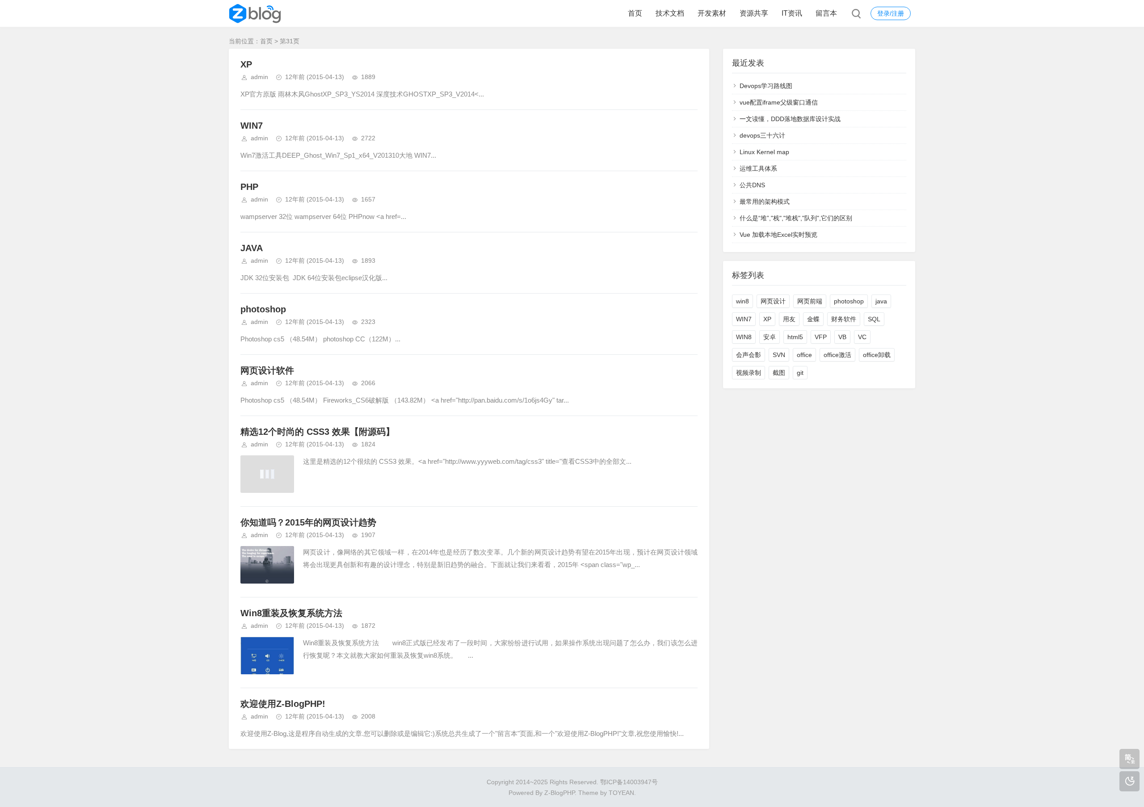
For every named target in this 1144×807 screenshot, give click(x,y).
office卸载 (877, 354)
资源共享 (754, 13)
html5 (795, 336)
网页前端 (809, 301)
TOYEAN (621, 792)
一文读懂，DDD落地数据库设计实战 (790, 118)
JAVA (251, 248)
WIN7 (251, 125)
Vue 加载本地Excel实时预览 (778, 234)
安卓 (769, 336)
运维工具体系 (758, 168)
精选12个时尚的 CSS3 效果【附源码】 (317, 432)
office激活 (837, 354)
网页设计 (773, 301)
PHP (249, 187)
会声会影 (748, 354)
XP (246, 64)
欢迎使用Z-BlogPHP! (282, 704)
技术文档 (670, 13)
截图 (779, 372)
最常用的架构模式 (765, 201)
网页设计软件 (267, 370)
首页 (635, 13)
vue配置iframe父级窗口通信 (779, 102)
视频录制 (748, 372)
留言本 (826, 13)
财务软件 (843, 319)
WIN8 (744, 336)
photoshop (263, 309)
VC (862, 336)
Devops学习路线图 (766, 85)
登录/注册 (890, 13)
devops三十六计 (762, 135)
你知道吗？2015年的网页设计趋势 (308, 522)
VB (842, 336)
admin (259, 76)
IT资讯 (792, 13)
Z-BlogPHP (559, 792)
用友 (789, 319)
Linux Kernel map (764, 152)
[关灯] (1129, 781)
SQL (874, 319)
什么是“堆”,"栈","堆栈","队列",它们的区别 (796, 218)
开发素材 (712, 13)
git (800, 372)
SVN (779, 354)
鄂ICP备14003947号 (629, 782)
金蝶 (813, 319)
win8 (742, 301)
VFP (821, 336)
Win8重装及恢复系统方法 (291, 613)
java (881, 301)
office (804, 354)
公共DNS (752, 185)
